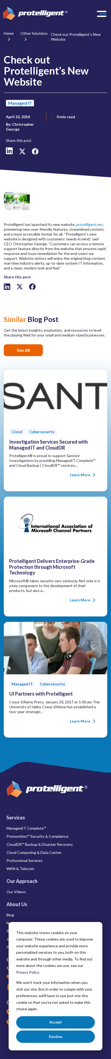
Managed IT (20, 103)
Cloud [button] (17, 431)
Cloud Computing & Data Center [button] (33, 852)
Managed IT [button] (22, 684)
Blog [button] (10, 915)
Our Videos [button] (16, 891)
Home (9, 33)
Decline (55, 1036)
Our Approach (21, 881)
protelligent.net (89, 224)
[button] (102, 13)
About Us (16, 904)
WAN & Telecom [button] (20, 868)
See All (23, 350)
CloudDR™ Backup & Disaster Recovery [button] (39, 844)
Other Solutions (34, 33)
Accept (55, 1022)
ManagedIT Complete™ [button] (26, 828)
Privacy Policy (27, 972)
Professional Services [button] (24, 860)
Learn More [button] (80, 474)
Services (15, 817)
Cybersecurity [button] (41, 431)
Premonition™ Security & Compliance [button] (37, 836)
